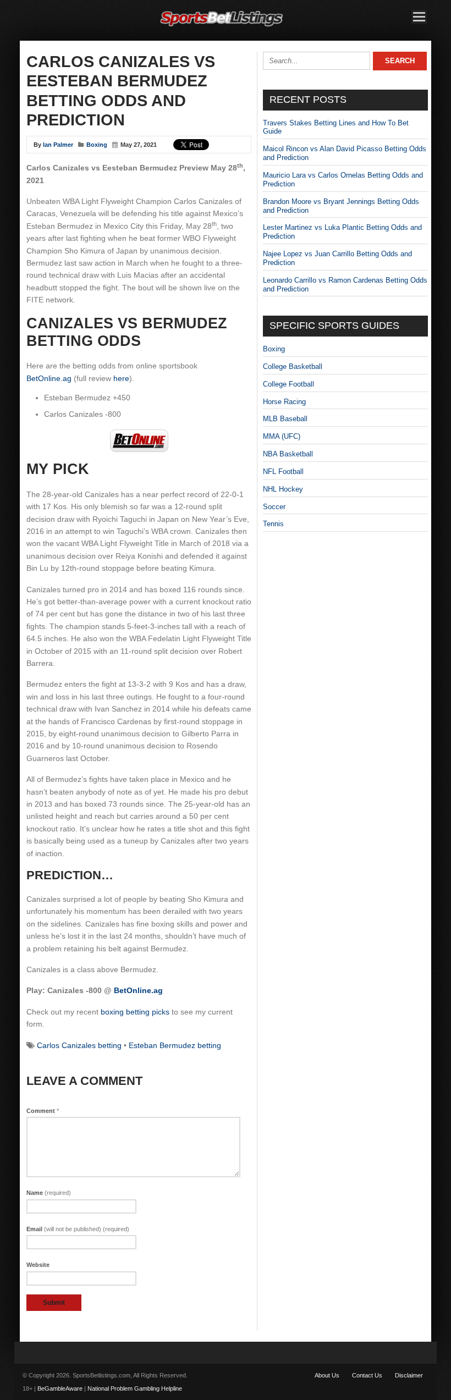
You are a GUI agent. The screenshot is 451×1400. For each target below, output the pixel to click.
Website (38, 1264)
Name (48, 1192)
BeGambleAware (59, 1388)
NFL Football (283, 471)
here (121, 378)
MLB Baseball (285, 419)
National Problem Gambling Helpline (134, 1388)
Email (77, 1229)
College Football (288, 384)
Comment (42, 1110)
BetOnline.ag (49, 378)
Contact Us (367, 1375)
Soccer (274, 507)
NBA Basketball (288, 454)
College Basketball (292, 366)
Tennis (273, 524)
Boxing (96, 144)
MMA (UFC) (281, 436)
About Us (327, 1375)
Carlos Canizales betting (79, 1045)
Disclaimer (409, 1375)
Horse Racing (284, 402)
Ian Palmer (58, 144)
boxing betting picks (135, 1011)
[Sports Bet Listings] (221, 27)
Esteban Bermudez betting (175, 1045)
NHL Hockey (283, 489)
